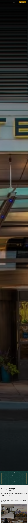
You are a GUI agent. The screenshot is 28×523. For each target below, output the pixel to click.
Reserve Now (22, 2)
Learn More (8, 513)
